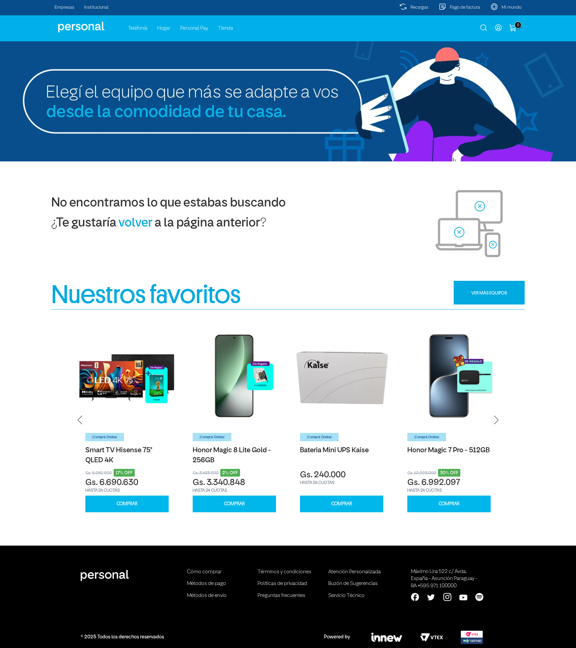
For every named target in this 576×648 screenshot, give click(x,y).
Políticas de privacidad (282, 583)
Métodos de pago (206, 583)
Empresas (64, 7)
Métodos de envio (207, 595)
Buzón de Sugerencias (353, 583)
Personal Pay (194, 28)
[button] (80, 420)
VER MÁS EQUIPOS (489, 292)
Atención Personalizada (354, 572)
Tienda (225, 28)
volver (135, 223)
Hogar (163, 28)
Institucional (96, 7)
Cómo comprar (204, 572)
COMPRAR (127, 503)
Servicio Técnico (346, 595)
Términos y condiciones (284, 572)
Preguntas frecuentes (281, 595)
